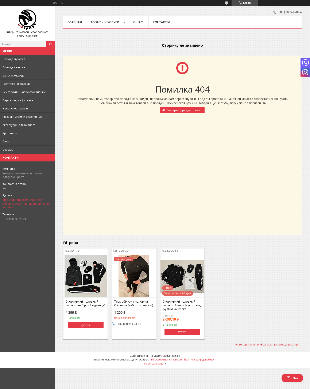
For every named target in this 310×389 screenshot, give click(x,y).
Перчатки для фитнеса (18, 100)
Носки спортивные (15, 108)
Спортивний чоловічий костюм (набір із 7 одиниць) (85, 303)
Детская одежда (13, 75)
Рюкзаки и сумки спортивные (22, 117)
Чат (295, 378)
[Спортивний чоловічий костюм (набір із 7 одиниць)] (85, 276)
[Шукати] (50, 44)
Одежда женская (14, 67)
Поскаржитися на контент (166, 359)
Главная (74, 22)
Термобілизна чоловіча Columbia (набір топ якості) (133, 303)
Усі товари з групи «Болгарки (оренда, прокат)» (266, 344)
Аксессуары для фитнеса (19, 125)
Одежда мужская (14, 59)
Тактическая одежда (17, 84)
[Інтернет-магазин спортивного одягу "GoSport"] (27, 19)
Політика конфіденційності (200, 359)
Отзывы (8, 150)
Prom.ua (175, 355)
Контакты (161, 22)
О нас (6, 141)
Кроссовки (10, 133)
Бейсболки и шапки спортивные (24, 92)
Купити (85, 325)
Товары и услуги (104, 22)
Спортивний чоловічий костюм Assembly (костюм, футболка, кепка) (182, 305)
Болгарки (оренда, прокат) (184, 110)
